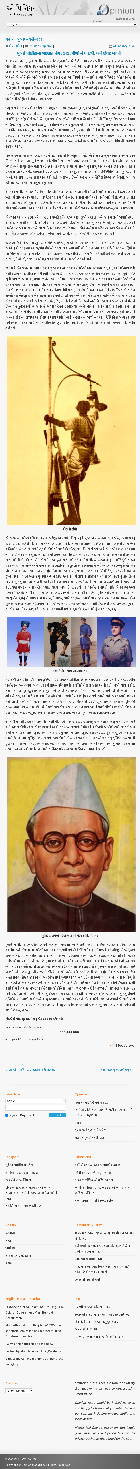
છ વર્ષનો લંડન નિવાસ (18, 1180)
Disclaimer (12, 1458)
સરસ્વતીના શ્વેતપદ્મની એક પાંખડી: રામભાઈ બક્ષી (103, 1314)
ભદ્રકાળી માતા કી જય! (87, 1279)
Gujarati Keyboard (21, 1115)
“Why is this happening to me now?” (30, 1343)
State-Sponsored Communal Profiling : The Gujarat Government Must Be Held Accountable (34, 1312)
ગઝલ (8, 1240)
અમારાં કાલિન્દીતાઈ (86, 1329)
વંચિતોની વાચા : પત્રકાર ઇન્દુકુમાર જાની (97, 1322)
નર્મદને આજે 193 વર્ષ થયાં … (91, 1102)
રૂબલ (78, 1122)
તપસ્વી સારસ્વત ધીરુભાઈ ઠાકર (93, 1307)
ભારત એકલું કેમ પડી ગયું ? (118, 1070)
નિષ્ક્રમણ (10, 1233)
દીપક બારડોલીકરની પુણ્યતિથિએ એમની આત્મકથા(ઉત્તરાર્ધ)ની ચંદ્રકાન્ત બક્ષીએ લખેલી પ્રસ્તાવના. (31, 1193)
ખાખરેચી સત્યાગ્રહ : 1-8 (88, 1259)
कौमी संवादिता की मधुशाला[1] (93, 1172)
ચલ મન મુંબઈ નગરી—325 (23, 39)
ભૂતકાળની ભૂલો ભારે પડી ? (90, 1130)
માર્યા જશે (10, 1248)
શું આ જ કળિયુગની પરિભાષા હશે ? (95, 1180)
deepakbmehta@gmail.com (27, 1026)
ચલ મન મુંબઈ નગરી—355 (90, 1137)
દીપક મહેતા (15, 46)
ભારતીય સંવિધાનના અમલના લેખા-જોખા (31, 1070)
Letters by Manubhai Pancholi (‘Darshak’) (33, 1351)
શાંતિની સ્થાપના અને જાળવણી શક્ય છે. (98, 1165)
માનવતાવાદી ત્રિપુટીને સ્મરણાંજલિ (94, 1200)
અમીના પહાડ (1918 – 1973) (22, 1172)
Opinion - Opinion (40, 46)
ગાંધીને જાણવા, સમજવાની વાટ (23, 1206)
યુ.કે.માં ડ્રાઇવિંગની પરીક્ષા (19, 1165)
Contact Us (29, 1458)
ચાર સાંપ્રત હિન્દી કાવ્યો (18, 1255)
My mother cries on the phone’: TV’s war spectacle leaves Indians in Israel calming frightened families (33, 1330)
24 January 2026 (124, 46)
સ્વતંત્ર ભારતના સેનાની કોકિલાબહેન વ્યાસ (99, 1336)
